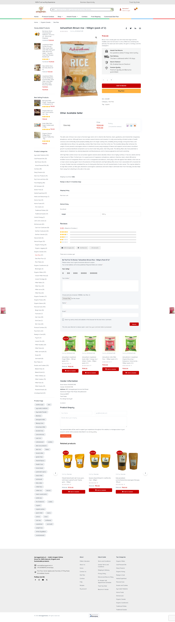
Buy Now (121, 91)
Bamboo (38, 416)
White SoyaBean (41, 531)
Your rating (66, 269)
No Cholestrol (40, 502)
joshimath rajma (41, 472)
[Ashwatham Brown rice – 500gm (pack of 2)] (126, 28)
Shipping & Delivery (103, 570)
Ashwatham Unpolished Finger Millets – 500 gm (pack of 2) (69, 359)
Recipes (82, 585)
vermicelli (49, 524)
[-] (103, 80)
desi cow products (41, 445)
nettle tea (39, 498)
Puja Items (37, 331)
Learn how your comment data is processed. (98, 327)
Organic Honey (39, 245)
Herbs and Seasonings (40, 196)
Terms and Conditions (104, 561)
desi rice (38, 449)
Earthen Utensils (40, 234)
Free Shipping (95, 16)
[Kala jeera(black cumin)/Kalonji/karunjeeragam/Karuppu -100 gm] (127, 461)
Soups (37, 355)
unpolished (39, 524)
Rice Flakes (38, 262)
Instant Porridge (39, 279)
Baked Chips (38, 369)
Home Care (37, 200)
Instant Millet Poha (40, 275)
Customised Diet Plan (111, 16)
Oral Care (38, 320)
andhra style (39, 404)
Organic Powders (39, 296)
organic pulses (40, 509)
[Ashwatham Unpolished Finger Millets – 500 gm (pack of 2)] (70, 344)
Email (64, 311)
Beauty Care (39, 423)
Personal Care (38, 307)
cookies (50, 442)
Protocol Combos (48, 16)
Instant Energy (38, 217)
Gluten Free (37, 189)
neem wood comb (41, 494)
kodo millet (39, 475)
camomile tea (40, 434)
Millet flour (38, 286)
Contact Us (83, 571)
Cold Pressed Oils (39, 158)
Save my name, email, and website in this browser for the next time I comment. (88, 319)
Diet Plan (82, 575)
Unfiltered (48, 520)
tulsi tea (38, 520)
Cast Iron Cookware (41, 227)
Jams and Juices (39, 221)
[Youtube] (43, 580)
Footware (38, 313)
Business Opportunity (87, 2)
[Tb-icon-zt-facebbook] (35, 580)
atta (49, 404)
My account (83, 589)
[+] (111, 80)
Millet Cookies (39, 379)
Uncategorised (38, 393)
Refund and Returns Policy (105, 577)
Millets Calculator (85, 561)
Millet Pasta (38, 348)
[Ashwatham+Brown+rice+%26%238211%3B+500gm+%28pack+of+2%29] (131, 28)
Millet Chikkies (39, 376)
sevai (45, 516)
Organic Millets (38, 272)
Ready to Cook (38, 334)
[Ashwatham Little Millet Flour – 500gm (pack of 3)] (110, 344)
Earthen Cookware (40, 231)
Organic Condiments (40, 265)
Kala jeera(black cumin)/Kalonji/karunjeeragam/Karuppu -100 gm (128, 480)
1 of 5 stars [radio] (63, 273)
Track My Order (134, 2)
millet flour (39, 487)
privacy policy (93, 432)
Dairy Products (38, 172)
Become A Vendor (103, 589)
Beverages (38, 269)
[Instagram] (39, 580)
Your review (66, 278)
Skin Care (38, 324)
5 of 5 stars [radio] (94, 273)
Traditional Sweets (40, 214)
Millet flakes (38, 282)
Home (36, 16)
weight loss (39, 528)
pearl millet (39, 513)
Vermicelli (38, 358)
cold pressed (39, 442)
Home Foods (38, 203)
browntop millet (40, 427)
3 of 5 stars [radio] (76, 273)
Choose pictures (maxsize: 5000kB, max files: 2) (76, 295)
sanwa (38, 516)
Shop (59, 16)
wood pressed (40, 535)
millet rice (39, 490)
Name (64, 303)
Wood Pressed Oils (40, 165)
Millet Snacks (39, 386)
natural (48, 490)
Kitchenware (37, 224)
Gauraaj (66, 125)
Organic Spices (38, 303)
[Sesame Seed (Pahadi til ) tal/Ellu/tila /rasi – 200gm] (100, 461)
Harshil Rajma (40, 460)
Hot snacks (38, 207)
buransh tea (39, 431)
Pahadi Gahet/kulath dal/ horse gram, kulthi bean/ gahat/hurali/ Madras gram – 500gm (73, 480)
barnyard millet (40, 419)
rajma (48, 513)
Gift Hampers (38, 186)
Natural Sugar (38, 241)
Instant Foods (71, 16)
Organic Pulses (38, 300)
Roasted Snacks (39, 389)
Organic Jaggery (40, 248)
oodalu (50, 502)
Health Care (39, 464)
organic (107, 104)
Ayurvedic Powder (41, 412)
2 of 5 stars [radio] (69, 273)
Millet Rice (38, 293)
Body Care (38, 310)
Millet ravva (38, 289)
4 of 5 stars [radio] (84, 273)
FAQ (81, 582)
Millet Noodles (39, 344)
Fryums (37, 338)
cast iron (38, 438)
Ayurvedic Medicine (40, 155)
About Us (82, 564)
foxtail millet (39, 453)
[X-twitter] (47, 580)
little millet (39, 483)
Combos (84, 16)
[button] (138, 9)
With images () (68, 248)
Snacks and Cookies (40, 365)
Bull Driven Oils (39, 162)
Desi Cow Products (39, 176)
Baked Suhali (39, 372)
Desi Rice (56, 22)
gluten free (39, 457)
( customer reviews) (114, 126)
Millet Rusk (38, 382)
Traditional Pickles (40, 210)
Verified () (83, 248)
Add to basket (121, 86)
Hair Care (38, 317)
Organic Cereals (45, 22)
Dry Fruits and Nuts (40, 179)
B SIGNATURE (79, 31)
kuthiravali (39, 479)
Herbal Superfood (39, 193)
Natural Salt (37, 238)
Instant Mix (38, 341)
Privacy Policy (102, 573)
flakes (47, 449)
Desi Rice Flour (39, 258)
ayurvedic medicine (41, 408)
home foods (39, 468)
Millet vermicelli (39, 351)
